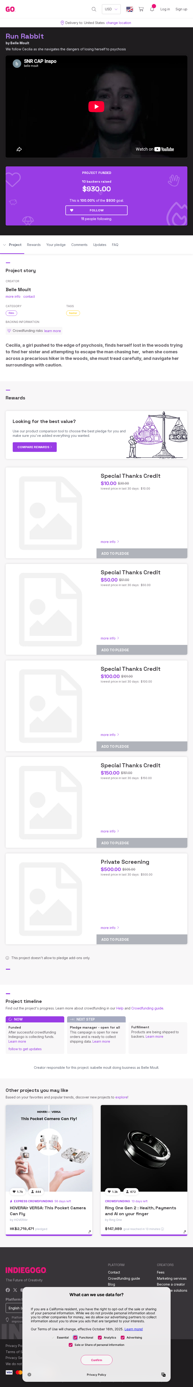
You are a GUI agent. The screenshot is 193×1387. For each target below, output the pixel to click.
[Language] (130, 9)
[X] (15, 1290)
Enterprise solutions (172, 1290)
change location (118, 23)
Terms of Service (19, 1352)
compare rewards (33, 447)
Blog (111, 1284)
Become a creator (171, 1284)
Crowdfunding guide (147, 1008)
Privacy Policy (17, 1346)
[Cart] (141, 9)
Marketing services (172, 1278)
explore (121, 1097)
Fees (161, 1272)
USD (108, 9)
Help (120, 1008)
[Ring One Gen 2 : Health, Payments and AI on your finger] (144, 1148)
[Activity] (152, 9)
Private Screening (125, 861)
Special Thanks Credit (131, 475)
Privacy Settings (18, 1358)
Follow (97, 210)
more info (13, 296)
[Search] (94, 9)
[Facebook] (8, 1290)
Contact (114, 1272)
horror (73, 313)
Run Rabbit (25, 36)
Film (11, 313)
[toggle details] (92, 1234)
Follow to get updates (25, 1049)
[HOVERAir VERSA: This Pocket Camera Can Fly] (49, 1148)
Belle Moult (19, 43)
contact (29, 296)
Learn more (17, 1041)
